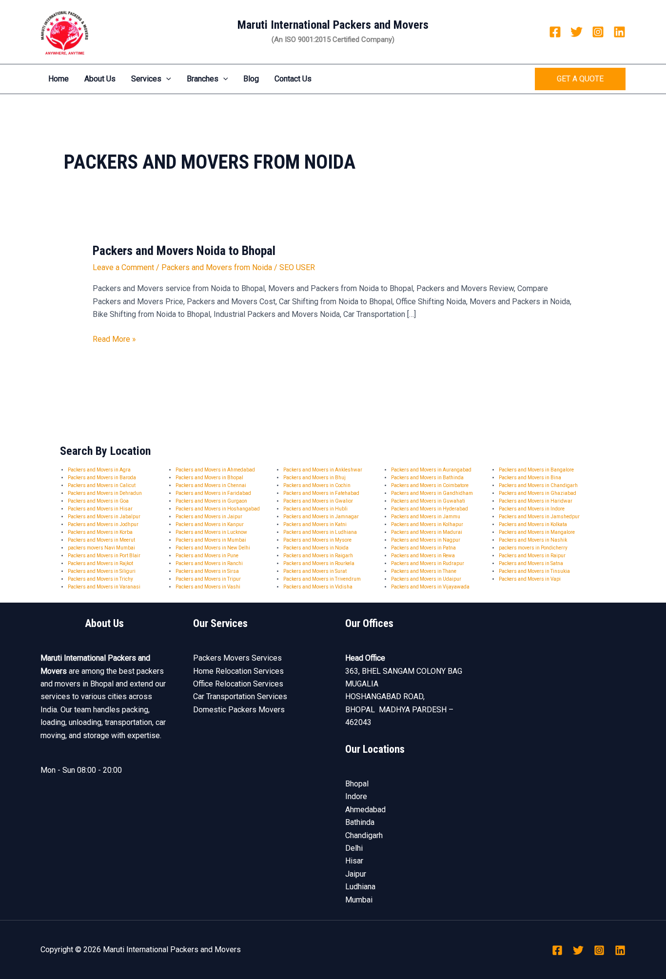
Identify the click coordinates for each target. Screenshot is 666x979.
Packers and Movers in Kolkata (533, 524)
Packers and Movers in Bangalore (536, 469)
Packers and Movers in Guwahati (428, 501)
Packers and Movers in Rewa (423, 555)
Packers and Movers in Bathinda (427, 477)
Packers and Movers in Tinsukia (534, 571)
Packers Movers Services (237, 658)
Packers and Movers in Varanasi (104, 586)
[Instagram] (598, 32)
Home (58, 78)
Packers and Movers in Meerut (101, 540)
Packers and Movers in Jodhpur (103, 524)
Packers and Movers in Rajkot (100, 563)
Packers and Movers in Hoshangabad (218, 508)
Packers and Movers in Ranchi (209, 563)
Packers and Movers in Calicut (102, 485)
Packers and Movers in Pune (207, 555)
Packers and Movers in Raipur (532, 555)
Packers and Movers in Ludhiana (320, 532)
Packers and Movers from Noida (216, 267)
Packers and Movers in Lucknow (211, 532)
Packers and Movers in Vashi (208, 586)
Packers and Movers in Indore (532, 508)
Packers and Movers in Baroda (102, 477)
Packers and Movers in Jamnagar (321, 516)
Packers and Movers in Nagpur (425, 540)
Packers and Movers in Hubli (315, 508)
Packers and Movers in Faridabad (213, 493)
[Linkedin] (619, 32)
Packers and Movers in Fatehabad (321, 493)
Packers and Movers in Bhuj (314, 477)
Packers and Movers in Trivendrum (322, 579)
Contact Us (293, 78)
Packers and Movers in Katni (315, 524)
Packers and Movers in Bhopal (209, 477)
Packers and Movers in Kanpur (210, 524)
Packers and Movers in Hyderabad (429, 508)
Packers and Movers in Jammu (425, 516)
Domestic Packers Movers (239, 709)
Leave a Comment (123, 267)
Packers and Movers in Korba (100, 532)
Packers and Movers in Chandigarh (538, 485)
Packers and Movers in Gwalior (318, 501)
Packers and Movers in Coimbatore (430, 485)
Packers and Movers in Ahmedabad (215, 469)
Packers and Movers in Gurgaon (211, 501)
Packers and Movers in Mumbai (211, 540)
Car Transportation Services (240, 696)
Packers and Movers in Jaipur (209, 516)
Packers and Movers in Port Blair (104, 555)
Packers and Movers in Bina (530, 477)
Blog (251, 78)
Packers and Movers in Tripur (208, 579)
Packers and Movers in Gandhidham (432, 493)
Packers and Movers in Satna (531, 563)
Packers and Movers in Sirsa (207, 571)
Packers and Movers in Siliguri (102, 571)
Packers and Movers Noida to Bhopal (184, 250)
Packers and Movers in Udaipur (426, 579)
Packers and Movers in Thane (423, 571)
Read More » (114, 338)
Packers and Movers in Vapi (530, 579)
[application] (166, 79)
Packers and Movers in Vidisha (318, 586)
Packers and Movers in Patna (423, 547)
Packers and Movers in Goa (98, 501)
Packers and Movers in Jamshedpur (539, 516)
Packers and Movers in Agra (99, 469)
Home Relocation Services (238, 671)
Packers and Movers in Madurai (426, 532)
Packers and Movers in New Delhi (213, 547)
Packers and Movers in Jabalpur (104, 516)
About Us (100, 78)
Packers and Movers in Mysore (317, 540)
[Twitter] (576, 32)
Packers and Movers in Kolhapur (427, 524)
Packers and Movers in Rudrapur (427, 563)
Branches (202, 78)
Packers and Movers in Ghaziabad (537, 493)
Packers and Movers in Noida (316, 547)
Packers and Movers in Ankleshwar (322, 469)
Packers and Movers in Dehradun (105, 493)
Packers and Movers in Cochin (317, 485)
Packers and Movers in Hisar (100, 508)
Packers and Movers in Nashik (533, 540)
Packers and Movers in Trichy (100, 579)
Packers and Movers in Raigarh (318, 555)
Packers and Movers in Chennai (211, 485)
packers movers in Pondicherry (533, 547)
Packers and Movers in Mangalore (537, 532)
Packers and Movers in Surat (315, 571)
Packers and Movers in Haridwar (535, 501)
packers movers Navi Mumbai (101, 547)
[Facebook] (555, 32)
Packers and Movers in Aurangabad (431, 469)
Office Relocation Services (238, 683)
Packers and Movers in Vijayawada (430, 586)
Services (146, 78)
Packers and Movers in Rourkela (318, 563)
